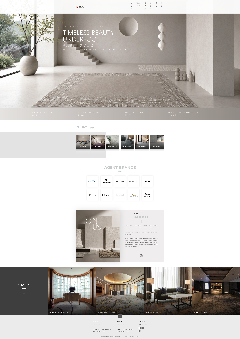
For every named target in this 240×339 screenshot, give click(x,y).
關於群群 (156, 6)
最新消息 (131, 6)
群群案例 (145, 7)
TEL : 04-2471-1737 (120, 324)
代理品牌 (151, 6)
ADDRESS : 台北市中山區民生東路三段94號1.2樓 (102, 329)
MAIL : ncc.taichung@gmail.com (123, 327)
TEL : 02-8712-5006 (96, 324)
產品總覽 (138, 4)
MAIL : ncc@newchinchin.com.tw (99, 327)
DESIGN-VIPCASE (136, 336)
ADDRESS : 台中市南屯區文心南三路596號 (125, 329)
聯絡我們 (161, 7)
